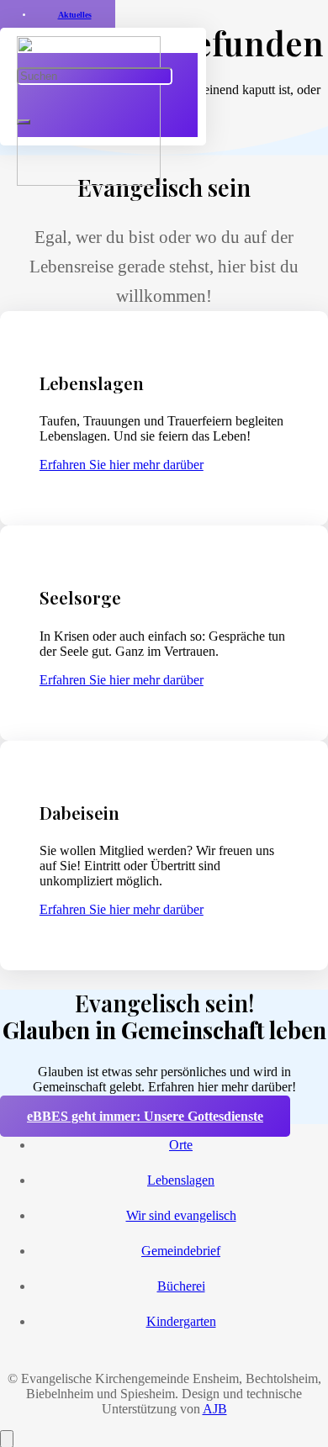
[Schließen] (23, 121)
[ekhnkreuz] (89, 181)
